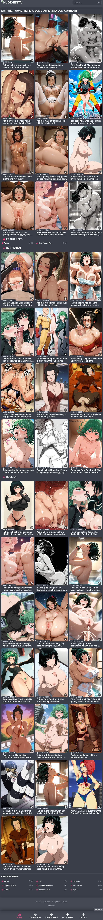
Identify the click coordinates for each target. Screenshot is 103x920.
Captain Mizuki (18, 885)
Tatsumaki (87, 885)
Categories (35, 917)
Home (19, 917)
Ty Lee (87, 890)
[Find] (99, 2)
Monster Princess (52, 885)
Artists (83, 917)
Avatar (18, 243)
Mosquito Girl (52, 890)
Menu (97, 910)
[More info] (31, 60)
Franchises (67, 917)
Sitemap (51, 905)
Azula (18, 881)
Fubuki (18, 890)
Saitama (87, 881)
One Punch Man (52, 243)
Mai (52, 881)
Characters (51, 917)
